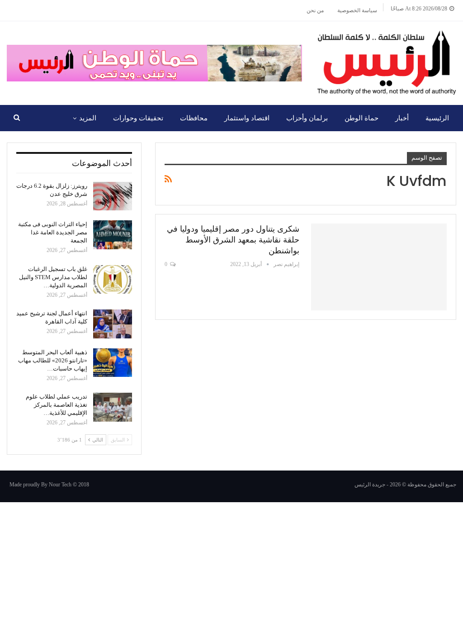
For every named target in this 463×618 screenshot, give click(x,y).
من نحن (315, 10)
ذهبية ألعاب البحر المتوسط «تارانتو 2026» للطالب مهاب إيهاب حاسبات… (52, 360)
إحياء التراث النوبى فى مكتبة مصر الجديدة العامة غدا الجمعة (52, 232)
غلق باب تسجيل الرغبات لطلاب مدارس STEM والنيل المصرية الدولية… (53, 277)
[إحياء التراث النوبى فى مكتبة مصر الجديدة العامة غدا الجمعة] (112, 234)
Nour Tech (60, 484)
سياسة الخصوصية (357, 10)
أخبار (402, 118)
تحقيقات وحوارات (138, 118)
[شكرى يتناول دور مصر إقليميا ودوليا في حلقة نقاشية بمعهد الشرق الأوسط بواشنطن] (379, 266)
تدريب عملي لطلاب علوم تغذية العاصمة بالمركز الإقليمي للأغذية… (56, 404)
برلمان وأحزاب (307, 118)
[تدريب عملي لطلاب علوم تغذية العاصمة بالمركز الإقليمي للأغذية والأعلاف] (112, 407)
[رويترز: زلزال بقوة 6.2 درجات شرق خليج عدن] (112, 196)
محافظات (194, 118)
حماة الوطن (361, 118)
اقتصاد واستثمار (246, 118)
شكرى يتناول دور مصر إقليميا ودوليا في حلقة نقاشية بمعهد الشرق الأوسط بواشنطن (233, 239)
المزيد (87, 118)
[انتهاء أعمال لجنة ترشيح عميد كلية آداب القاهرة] (112, 323)
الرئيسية (437, 118)
